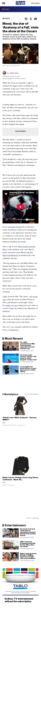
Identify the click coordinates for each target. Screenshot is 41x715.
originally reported (15, 226)
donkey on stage (11, 305)
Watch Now (35, 3)
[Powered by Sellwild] (35, 518)
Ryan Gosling (23, 246)
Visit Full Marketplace (31, 394)
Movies (6, 18)
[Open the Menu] (3, 3)
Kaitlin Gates (14, 73)
